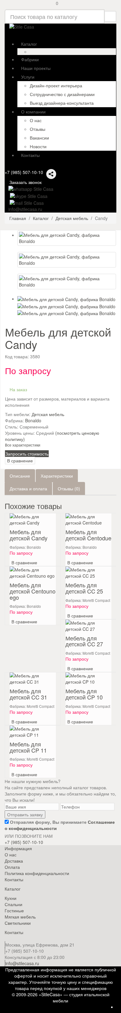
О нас (36, 120)
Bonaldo (33, 420)
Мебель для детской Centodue (88, 535)
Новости (38, 146)
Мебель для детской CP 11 (28, 747)
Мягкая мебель (20, 917)
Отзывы (37, 129)
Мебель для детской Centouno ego (33, 591)
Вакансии (39, 138)
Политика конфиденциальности (37, 873)
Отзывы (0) (69, 488)
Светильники (18, 923)
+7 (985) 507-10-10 (24, 172)
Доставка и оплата (28, 488)
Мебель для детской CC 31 (28, 694)
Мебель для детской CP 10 (84, 694)
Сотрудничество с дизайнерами (62, 94)
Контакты (14, 879)
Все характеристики (22, 444)
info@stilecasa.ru (22, 963)
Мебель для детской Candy (28, 535)
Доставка (14, 861)
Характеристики (57, 476)
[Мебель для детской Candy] (66, 238)
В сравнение (20, 460)
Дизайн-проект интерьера (56, 85)
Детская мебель (48, 414)
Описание (20, 476)
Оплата (12, 867)
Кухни (10, 898)
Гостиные (14, 910)
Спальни (13, 904)
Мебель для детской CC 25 (84, 588)
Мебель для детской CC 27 (84, 641)
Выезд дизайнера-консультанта (62, 103)
